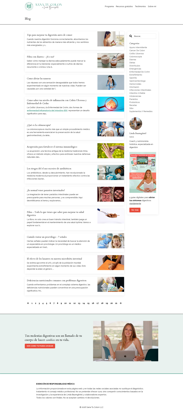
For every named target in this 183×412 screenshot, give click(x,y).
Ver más (135, 210)
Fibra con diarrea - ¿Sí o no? (40, 56)
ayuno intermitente (138, 47)
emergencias (135, 69)
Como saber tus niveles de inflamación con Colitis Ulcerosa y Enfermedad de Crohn (57, 102)
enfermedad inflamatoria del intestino (45, 110)
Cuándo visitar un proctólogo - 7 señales (47, 237)
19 (107, 303)
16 (93, 303)
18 (102, 303)
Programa (109, 6)
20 (111, 303)
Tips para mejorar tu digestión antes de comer (49, 35)
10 (65, 303)
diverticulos (134, 66)
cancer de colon (137, 50)
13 (79, 303)
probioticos (134, 102)
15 (88, 303)
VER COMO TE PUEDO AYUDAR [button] (40, 346)
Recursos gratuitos (124, 6)
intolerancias (135, 96)
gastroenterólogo (137, 81)
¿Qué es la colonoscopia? (39, 125)
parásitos (133, 99)
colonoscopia (135, 56)
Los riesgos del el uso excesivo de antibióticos (49, 168)
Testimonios (140, 6)
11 (70, 303)
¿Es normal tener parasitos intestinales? (46, 190)
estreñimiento (135, 75)
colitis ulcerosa (136, 53)
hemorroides (135, 84)
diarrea (132, 59)
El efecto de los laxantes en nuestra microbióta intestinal (54, 258)
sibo (131, 108)
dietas (132, 63)
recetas (133, 105)
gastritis (133, 78)
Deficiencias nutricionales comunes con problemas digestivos (56, 280)
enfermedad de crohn (139, 72)
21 (116, 303)
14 (84, 303)
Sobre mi (152, 6)
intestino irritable (137, 93)
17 (98, 303)
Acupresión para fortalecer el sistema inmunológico (52, 146)
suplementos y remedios (140, 111)
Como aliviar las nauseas (39, 78)
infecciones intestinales (140, 90)
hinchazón (134, 87)
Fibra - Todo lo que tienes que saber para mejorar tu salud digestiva (55, 214)
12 (74, 303)
